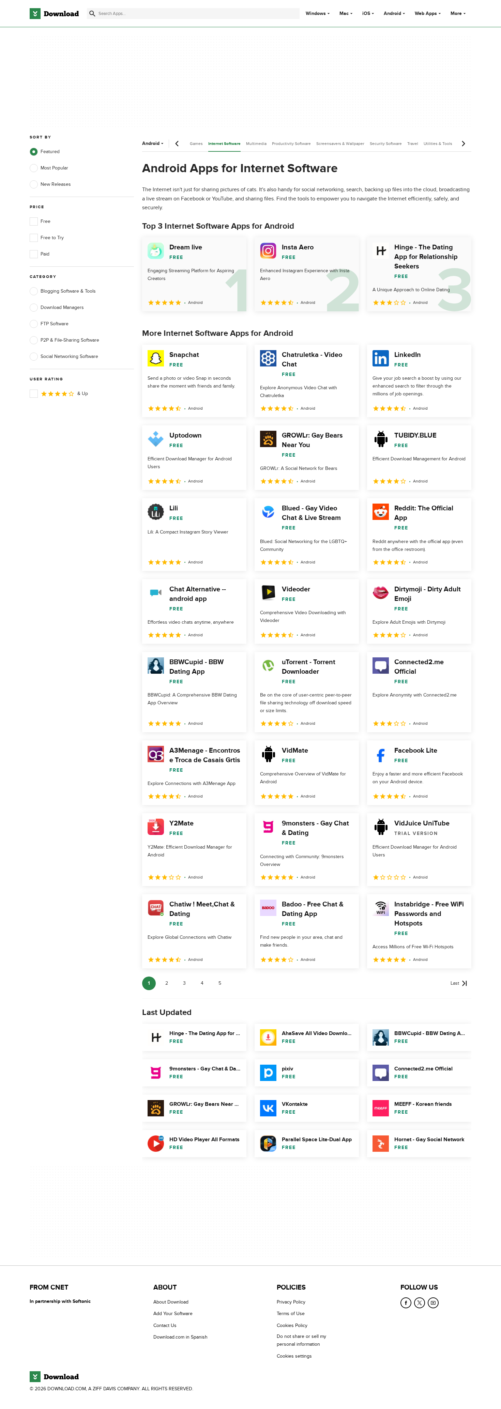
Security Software (386, 143)
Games (196, 143)
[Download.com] (54, 13)
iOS (366, 13)
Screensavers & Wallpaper (340, 143)
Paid (45, 254)
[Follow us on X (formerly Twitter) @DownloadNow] (419, 1302)
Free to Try (52, 238)
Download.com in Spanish (180, 1337)
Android (392, 13)
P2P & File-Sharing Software (70, 340)
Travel (412, 143)
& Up (82, 393)
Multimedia (256, 143)
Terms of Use (291, 1313)
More (456, 13)
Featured (50, 151)
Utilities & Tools (438, 143)
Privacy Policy (291, 1302)
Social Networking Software (69, 356)
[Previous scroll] (177, 143)
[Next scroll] (463, 143)
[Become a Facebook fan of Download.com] (405, 1302)
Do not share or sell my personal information (301, 1340)
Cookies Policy (292, 1325)
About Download (170, 1302)
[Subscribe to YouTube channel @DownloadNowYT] (433, 1302)
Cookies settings (294, 1356)
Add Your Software (173, 1313)
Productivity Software (291, 143)
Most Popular (54, 168)
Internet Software (224, 143)
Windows (316, 13)
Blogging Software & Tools (68, 291)
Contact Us (165, 1325)
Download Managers (62, 307)
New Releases (56, 184)
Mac (344, 13)
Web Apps (426, 13)
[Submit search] (92, 13)
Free (45, 221)
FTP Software (55, 324)
